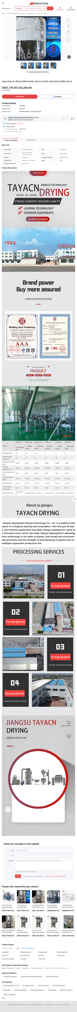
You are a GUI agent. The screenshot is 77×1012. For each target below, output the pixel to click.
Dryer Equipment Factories (11, 985)
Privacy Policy (66, 1004)
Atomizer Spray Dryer (52, 976)
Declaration (58, 1004)
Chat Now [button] (58, 97)
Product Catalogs (28, 948)
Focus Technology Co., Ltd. (26, 1004)
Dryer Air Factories (43, 985)
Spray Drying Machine (43, 13)
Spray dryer (5, 952)
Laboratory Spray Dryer (10, 976)
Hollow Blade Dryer (62, 952)
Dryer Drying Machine (20, 990)
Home (3, 13)
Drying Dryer (7, 990)
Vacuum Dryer (42, 952)
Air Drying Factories (28, 985)
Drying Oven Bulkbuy (9, 994)
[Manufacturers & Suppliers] (38, 3)
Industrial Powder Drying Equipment (31, 976)
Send (18, 876)
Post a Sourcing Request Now (56, 876)
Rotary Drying (52, 990)
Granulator (23, 959)
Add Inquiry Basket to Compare (39, 72)
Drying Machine (31, 13)
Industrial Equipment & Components (16, 13)
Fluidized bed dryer (25, 952)
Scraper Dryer (61, 955)
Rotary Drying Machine (37, 990)
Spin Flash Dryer (25, 955)
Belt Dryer (5, 955)
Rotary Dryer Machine (66, 990)
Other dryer (41, 959)
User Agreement (49, 1004)
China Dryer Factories (59, 985)
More (3, 998)
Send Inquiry (19, 96)
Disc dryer (41, 955)
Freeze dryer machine (8, 959)
